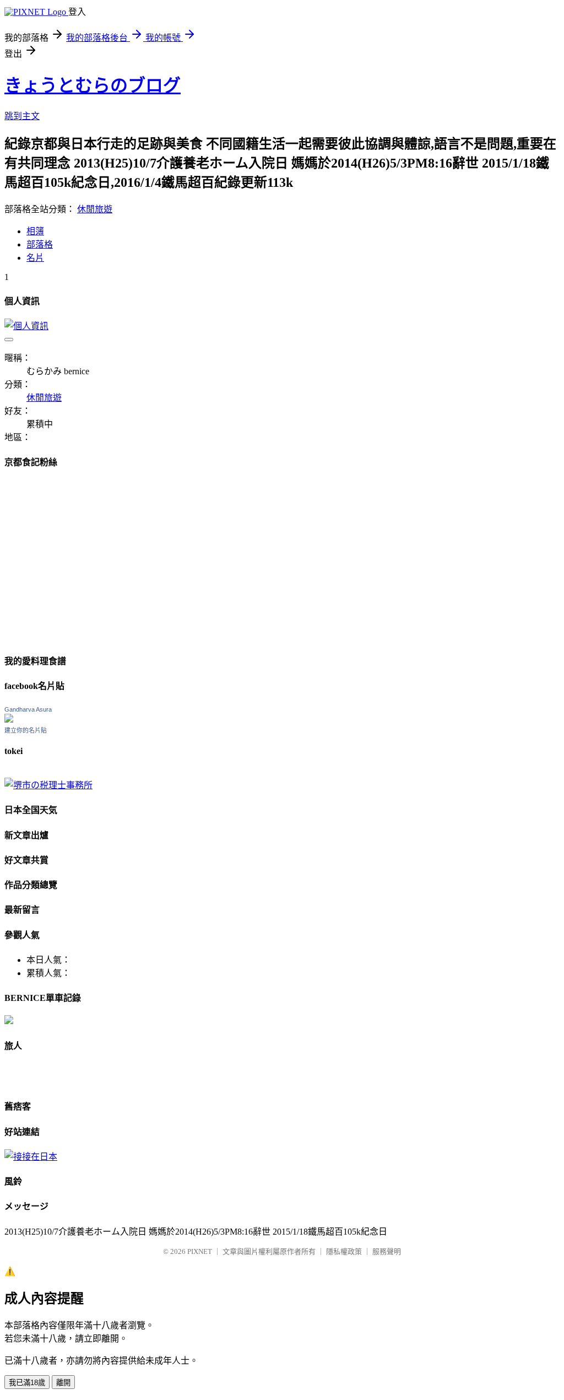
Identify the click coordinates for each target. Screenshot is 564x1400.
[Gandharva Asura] (8, 719)
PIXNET (199, 1251)
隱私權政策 (344, 1251)
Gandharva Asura (28, 709)
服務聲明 (386, 1251)
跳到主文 (22, 116)
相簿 (35, 231)
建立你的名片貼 (25, 730)
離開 (63, 1383)
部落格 (39, 244)
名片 (35, 257)
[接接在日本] (30, 1156)
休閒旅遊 (94, 209)
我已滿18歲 (27, 1383)
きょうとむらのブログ (92, 85)
